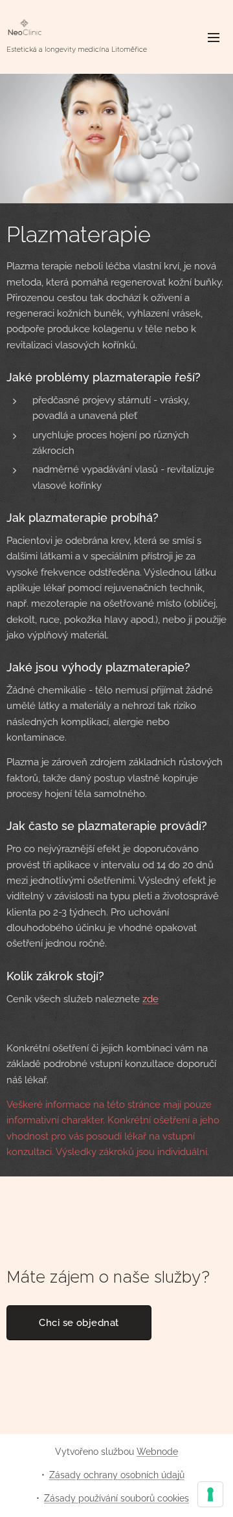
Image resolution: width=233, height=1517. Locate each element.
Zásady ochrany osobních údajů (116, 1475)
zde (150, 999)
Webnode (157, 1451)
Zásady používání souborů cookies (116, 1498)
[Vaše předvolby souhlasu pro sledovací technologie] (210, 1494)
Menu (214, 37)
